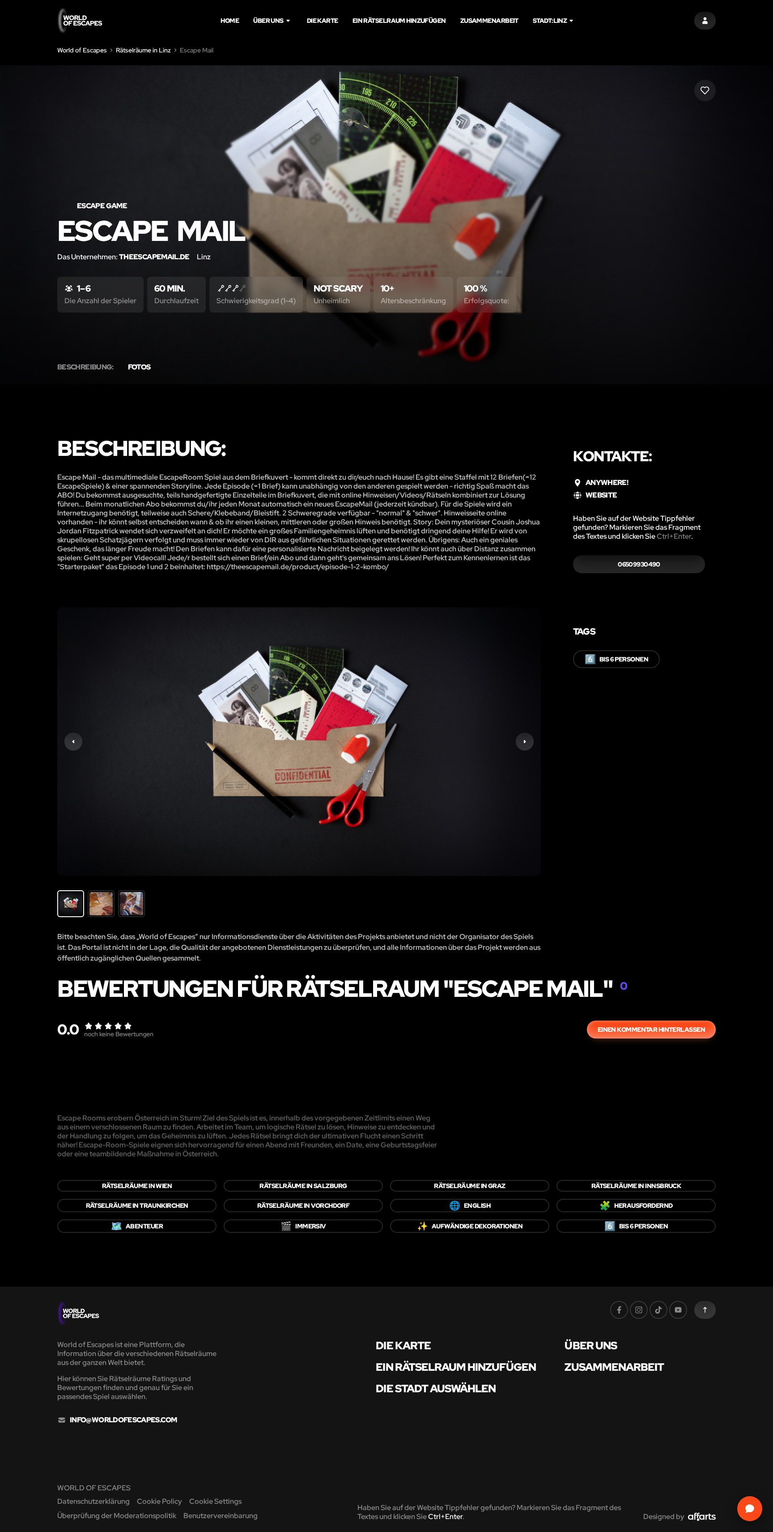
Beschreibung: (85, 367)
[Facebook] (619, 1310)
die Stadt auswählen (436, 1388)
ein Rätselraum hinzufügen (399, 20)
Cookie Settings (215, 1501)
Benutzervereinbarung (220, 1515)
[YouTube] (678, 1310)
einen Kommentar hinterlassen (651, 1030)
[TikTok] (658, 1310)
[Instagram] (639, 1310)
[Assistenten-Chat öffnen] (749, 1508)
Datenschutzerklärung (93, 1501)
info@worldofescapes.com (123, 1420)
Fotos (139, 367)
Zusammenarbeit (489, 20)
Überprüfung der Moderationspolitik (116, 1515)
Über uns (268, 21)
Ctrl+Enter (674, 536)
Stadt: (550, 21)
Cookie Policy (159, 1501)
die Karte (322, 20)
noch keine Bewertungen (118, 1034)
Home (230, 20)
